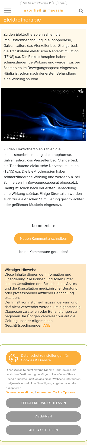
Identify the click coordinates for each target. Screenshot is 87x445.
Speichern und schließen (43, 403)
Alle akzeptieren (43, 430)
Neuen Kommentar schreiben (43, 238)
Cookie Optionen (64, 392)
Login (61, 3)
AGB (47, 325)
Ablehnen (43, 416)
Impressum (43, 392)
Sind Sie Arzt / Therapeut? (37, 3)
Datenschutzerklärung (20, 392)
